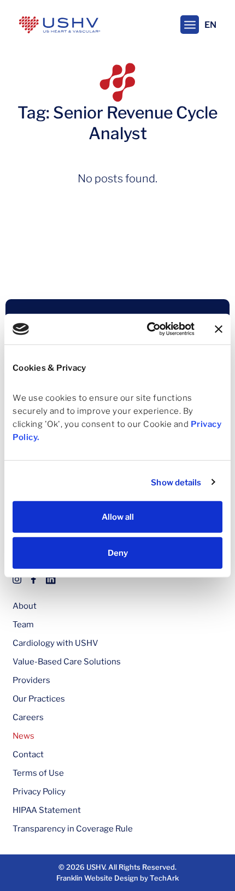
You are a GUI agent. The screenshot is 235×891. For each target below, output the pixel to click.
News (23, 736)
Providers (31, 680)
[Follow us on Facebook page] (33, 579)
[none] (189, 24)
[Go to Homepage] (60, 24)
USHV (95, 867)
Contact (28, 754)
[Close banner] (218, 329)
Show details (176, 482)
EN (210, 25)
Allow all (118, 517)
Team (23, 624)
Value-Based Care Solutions (67, 662)
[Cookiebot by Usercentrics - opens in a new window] (148, 329)
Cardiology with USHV (55, 643)
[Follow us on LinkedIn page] (51, 579)
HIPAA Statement (47, 810)
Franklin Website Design (97, 878)
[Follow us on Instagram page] (17, 579)
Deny (118, 552)
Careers (28, 717)
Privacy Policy (39, 792)
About (25, 606)
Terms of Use (38, 773)
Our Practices (39, 699)
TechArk (164, 878)
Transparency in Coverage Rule (73, 829)
